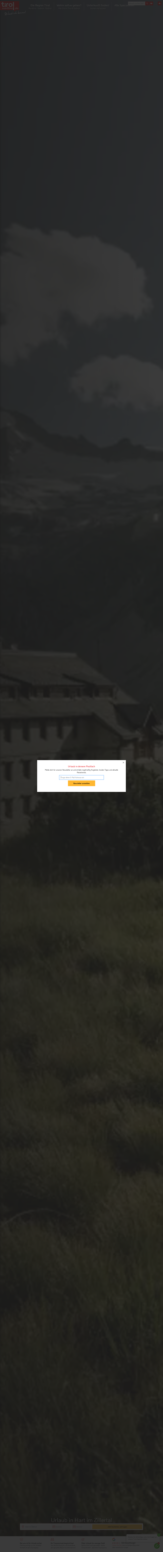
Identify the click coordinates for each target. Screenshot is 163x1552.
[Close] (123, 762)
